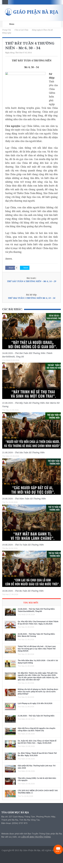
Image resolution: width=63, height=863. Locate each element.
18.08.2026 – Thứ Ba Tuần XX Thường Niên (23, 590)
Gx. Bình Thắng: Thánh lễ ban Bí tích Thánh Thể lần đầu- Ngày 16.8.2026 (37, 754)
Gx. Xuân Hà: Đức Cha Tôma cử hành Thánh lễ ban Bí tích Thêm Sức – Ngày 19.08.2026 (37, 742)
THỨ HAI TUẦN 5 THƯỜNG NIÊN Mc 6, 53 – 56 (31, 298)
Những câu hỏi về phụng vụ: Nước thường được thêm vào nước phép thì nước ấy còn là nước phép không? (38, 691)
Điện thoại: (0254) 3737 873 (14, 823)
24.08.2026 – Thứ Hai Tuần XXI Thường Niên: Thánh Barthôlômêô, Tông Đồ (36, 610)
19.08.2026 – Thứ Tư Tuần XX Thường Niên (23, 544)
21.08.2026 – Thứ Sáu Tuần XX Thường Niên (23, 452)
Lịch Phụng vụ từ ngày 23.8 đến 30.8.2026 (35, 703)
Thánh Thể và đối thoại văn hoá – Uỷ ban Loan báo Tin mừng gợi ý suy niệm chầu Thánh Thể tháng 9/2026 (37, 648)
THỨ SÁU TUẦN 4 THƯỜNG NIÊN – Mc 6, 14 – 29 (31, 281)
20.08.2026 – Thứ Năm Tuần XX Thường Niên (24, 498)
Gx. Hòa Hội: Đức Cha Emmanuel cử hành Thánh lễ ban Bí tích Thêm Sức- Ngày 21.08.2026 (38, 623)
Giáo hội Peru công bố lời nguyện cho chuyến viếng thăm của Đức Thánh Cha (36, 729)
